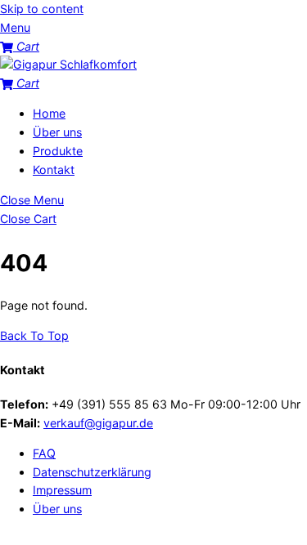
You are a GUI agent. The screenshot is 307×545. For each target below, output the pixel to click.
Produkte (58, 151)
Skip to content (42, 9)
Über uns (57, 132)
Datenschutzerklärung (92, 472)
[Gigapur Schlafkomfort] (68, 64)
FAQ (44, 453)
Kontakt (53, 169)
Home (49, 113)
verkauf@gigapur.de (98, 423)
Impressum (62, 490)
